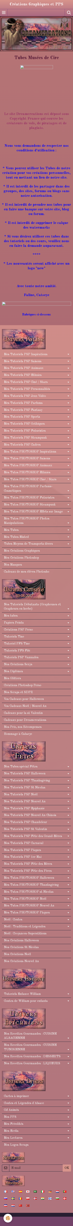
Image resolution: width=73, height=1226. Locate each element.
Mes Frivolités (13, 1124)
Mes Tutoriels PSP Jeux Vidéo (25, 396)
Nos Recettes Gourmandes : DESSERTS (32, 1056)
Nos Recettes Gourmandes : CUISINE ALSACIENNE (30, 1036)
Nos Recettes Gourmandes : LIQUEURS (32, 1063)
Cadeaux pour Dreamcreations (25, 720)
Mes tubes (11, 615)
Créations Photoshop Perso (22, 685)
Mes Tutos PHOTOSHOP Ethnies (27, 472)
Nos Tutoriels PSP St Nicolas (24, 787)
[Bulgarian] (57, 1198)
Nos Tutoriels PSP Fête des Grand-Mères (33, 836)
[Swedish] (13, 1198)
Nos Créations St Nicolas (21, 947)
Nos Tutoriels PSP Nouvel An (25, 801)
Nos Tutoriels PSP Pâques (22, 850)
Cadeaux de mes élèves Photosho (26, 571)
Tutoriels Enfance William (22, 994)
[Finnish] (50, 1198)
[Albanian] (28, 1205)
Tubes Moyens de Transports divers (28, 543)
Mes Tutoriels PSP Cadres (22, 444)
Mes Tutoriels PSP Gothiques (24, 423)
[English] (13, 1191)
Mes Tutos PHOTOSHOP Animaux (28, 465)
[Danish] (65, 1198)
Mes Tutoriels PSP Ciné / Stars (26, 382)
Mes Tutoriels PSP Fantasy (23, 410)
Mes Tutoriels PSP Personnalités (27, 389)
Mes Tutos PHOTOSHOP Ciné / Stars (30, 479)
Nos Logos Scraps (16, 1145)
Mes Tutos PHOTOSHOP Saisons (27, 458)
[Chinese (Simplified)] (20, 1205)
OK (67, 1168)
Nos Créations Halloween (21, 940)
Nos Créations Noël (17, 954)
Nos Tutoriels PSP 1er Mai (22, 857)
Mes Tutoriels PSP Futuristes (25, 430)
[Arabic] (35, 1191)
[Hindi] (42, 1198)
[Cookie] (8, 1218)
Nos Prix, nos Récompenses (23, 727)
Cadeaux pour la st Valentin (23, 713)
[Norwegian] (35, 1198)
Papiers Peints (14, 622)
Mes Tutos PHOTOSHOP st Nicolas (29, 891)
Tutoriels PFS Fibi (17, 650)
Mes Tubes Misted (16, 537)
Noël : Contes (13, 919)
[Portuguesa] (65, 1191)
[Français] (5, 1191)
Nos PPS (10, 1117)
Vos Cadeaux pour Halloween (24, 699)
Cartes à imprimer (16, 1096)
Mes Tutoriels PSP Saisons (22, 361)
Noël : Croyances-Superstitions (25, 933)
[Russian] (5, 1198)
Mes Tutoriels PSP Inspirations (25, 354)
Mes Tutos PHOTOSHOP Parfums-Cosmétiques (28, 488)
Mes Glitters (12, 678)
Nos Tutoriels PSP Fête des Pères (28, 871)
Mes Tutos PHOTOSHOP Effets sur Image (33, 511)
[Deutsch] (50, 1191)
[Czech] (5, 1205)
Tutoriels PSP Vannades (21, 657)
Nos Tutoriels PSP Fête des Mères (28, 864)
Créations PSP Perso (18, 629)
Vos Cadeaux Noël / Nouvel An (25, 706)
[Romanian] (20, 1198)
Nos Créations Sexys (18, 664)
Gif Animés (11, 1110)
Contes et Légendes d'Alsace (24, 1103)
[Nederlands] (57, 1191)
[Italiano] (42, 1191)
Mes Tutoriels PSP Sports (22, 416)
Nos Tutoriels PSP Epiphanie (24, 808)
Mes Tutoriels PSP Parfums (23, 403)
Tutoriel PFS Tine (17, 643)
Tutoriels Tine (14, 636)
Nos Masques (13, 564)
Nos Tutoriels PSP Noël (21, 794)
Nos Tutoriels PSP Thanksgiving (27, 780)
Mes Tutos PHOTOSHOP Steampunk (30, 504)
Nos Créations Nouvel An (21, 961)
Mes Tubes (11, 530)
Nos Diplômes (13, 671)
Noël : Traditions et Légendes (25, 926)
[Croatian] (13, 1205)
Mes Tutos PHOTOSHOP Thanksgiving (31, 884)
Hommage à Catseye (18, 734)
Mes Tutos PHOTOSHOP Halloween (29, 878)
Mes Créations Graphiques (22, 550)
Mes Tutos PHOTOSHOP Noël (25, 898)
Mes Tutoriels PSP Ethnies (23, 375)
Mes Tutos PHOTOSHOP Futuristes (29, 497)
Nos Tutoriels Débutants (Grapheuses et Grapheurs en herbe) (32, 607)
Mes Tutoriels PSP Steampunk (25, 437)
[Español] (20, 1191)
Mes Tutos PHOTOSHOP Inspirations (30, 451)
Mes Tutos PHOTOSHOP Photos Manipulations (26, 521)
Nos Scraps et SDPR (18, 692)
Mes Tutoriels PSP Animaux (23, 368)
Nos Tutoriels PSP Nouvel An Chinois (30, 815)
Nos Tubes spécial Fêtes (21, 766)
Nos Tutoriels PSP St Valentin (25, 829)
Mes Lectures (13, 1138)
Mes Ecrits (11, 1131)
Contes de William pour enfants (26, 1001)
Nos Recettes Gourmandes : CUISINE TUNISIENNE (30, 1047)
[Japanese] (28, 1191)
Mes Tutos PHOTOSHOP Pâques (27, 912)
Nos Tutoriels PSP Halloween (25, 773)
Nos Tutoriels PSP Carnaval (23, 843)
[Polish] (28, 1198)
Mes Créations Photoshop (21, 557)
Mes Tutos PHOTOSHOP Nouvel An (29, 905)
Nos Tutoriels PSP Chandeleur (25, 822)
